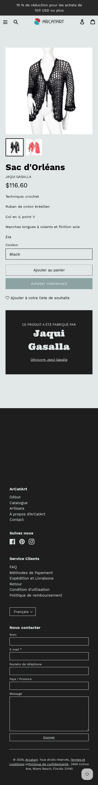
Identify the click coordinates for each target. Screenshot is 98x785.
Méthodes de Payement (31, 573)
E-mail (16, 649)
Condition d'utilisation (30, 589)
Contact (17, 519)
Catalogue (19, 503)
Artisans (17, 508)
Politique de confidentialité (48, 764)
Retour (16, 584)
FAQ (13, 567)
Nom (13, 634)
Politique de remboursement (36, 595)
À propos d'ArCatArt (27, 514)
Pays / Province (21, 679)
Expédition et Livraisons (32, 578)
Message (16, 693)
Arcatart (31, 759)
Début (15, 497)
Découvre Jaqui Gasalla (49, 360)
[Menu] (5, 21)
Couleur (12, 245)
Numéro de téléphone (26, 664)
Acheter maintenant (49, 283)
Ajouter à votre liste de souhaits (39, 298)
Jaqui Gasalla (18, 177)
